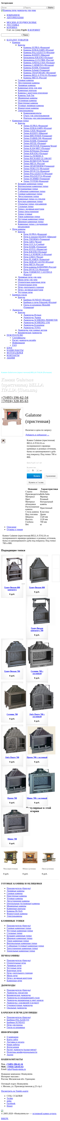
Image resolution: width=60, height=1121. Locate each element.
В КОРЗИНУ (34, 30)
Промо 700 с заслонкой (37, 757)
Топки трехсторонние (28, 211)
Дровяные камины (27, 85)
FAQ (14, 345)
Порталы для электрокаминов (37, 118)
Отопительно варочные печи (31, 282)
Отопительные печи (27, 284)
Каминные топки (20, 120)
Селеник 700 (12, 714)
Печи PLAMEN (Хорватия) (36, 259)
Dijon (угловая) (48, 869)
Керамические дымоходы (30, 332)
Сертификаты (18, 337)
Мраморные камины (27, 98)
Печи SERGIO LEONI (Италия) (38, 262)
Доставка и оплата (15, 1042)
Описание (11, 527)
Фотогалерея (13, 1047)
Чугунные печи (25, 292)
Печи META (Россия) (33, 264)
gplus (9, 1101)
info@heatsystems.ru (16, 1069)
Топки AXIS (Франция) (34, 131)
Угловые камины (15, 898)
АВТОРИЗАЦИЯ (15, 17)
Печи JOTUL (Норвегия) (35, 249)
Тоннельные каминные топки (21, 951)
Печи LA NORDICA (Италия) (37, 254)
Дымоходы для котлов (17, 992)
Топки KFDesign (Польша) (36, 151)
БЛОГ (9, 348)
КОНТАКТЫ (13, 355)
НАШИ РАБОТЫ (15, 350)
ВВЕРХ (4, 1118)
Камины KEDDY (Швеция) (36, 55)
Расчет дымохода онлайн (24, 340)
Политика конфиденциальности (22, 1052)
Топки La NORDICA (33, 156)
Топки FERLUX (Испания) (36, 168)
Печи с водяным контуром (30, 290)
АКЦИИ (11, 358)
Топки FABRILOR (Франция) (37, 138)
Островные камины (27, 100)
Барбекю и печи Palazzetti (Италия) (40, 302)
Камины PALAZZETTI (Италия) (38, 52)
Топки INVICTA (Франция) (36, 171)
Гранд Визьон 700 (12, 671)
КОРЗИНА (12, 27)
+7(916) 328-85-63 (14, 401)
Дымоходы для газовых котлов (32, 330)
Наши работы (13, 1044)
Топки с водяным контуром (31, 209)
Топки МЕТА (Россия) (34, 163)
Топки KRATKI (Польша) (35, 153)
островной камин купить (44, 1113)
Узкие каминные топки (29, 216)
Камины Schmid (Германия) (36, 70)
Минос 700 (12, 839)
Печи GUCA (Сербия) (33, 244)
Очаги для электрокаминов (36, 115)
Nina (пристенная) (10, 869)
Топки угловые (25, 214)
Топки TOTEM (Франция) (35, 181)
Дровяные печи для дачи (29, 277)
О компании (12, 1037)
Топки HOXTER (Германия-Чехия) (40, 146)
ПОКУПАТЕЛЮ (15, 335)
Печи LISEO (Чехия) (33, 257)
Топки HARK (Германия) (35, 141)
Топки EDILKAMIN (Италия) (37, 128)
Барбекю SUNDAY (16, 1022)
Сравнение (51, 476)
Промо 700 (12, 798)
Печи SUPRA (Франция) (35, 234)
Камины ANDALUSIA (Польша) (39, 62)
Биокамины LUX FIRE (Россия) (38, 60)
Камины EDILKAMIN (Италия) (38, 50)
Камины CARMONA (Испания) (38, 65)
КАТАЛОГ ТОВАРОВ (17, 40)
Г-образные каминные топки (31, 191)
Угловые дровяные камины (31, 105)
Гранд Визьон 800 (37, 587)
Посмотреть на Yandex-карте (14, 1091)
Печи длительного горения (31, 287)
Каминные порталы (27, 90)
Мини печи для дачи (27, 279)
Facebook (11, 1103)
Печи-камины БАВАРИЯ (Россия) (39, 267)
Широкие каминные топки (31, 221)
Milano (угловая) (29, 869)
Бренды (21, 45)
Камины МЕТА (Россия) (35, 78)
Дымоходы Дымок (32, 317)
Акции (10, 1054)
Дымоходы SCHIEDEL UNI (36, 322)
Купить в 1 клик (36, 482)
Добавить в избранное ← (37, 435)
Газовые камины (26, 80)
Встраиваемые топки (28, 189)
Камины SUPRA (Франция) (36, 47)
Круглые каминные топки (30, 201)
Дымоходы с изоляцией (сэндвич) (23, 1003)
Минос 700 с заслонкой (37, 798)
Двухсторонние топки (28, 196)
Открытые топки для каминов (32, 204)
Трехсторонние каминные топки (22, 948)
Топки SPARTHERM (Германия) (38, 166)
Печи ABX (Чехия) (32, 242)
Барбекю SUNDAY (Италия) (37, 300)
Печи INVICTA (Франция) (36, 269)
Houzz (10, 1106)
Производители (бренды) (19, 888)
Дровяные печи (14, 965)
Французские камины (28, 108)
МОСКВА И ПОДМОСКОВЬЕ (22, 22)
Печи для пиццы (15, 1025)
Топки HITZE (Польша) (34, 143)
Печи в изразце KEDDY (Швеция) (39, 237)
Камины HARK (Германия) (36, 67)
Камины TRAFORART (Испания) (39, 72)
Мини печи (12, 975)
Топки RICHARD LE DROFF (37, 158)
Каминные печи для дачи (30, 88)
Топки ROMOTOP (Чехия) (36, 161)
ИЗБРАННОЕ (13, 15)
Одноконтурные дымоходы (20, 1005)
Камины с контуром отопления (33, 93)
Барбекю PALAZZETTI (18, 1020)
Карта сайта (12, 1039)
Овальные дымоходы (17, 1008)
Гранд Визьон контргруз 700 (37, 629)
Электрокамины (25, 110)
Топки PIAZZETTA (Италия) (37, 176)
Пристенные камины (28, 103)
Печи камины (18, 229)
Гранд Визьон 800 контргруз (12, 588)
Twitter (10, 1098)
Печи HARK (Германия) (35, 247)
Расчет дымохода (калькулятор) (21, 1049)
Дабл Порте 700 (12, 757)
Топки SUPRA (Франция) (35, 125)
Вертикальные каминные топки (33, 186)
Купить (37, 476)
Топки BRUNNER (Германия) (37, 136)
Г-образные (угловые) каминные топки (25, 946)
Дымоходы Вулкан (32, 315)
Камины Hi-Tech (14, 911)
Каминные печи (14, 980)
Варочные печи (14, 970)
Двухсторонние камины (18, 901)
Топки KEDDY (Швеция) (35, 133)
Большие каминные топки (30, 184)
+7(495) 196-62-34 (14, 397)
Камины (16, 42)
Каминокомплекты (32, 113)
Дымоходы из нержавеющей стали (23, 998)
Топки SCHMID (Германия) (36, 178)
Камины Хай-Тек (26, 95)
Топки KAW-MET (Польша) (36, 148)
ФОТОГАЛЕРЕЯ (15, 353)
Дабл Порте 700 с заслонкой (37, 715)
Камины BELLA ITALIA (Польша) (40, 75)
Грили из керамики (16, 1027)
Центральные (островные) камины (23, 903)
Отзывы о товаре (15, 529)
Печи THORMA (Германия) (36, 239)
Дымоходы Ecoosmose (33, 325)
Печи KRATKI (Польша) (35, 252)
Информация (18, 343)
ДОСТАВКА (13, 25)
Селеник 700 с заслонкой (37, 672)
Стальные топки (25, 206)
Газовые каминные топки (30, 194)
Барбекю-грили (19, 295)
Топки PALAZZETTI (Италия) (37, 173)
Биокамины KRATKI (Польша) (38, 57)
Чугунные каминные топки (31, 219)
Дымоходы (17, 310)
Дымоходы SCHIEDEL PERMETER (40, 320)
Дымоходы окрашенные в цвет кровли (25, 1000)
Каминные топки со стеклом (31, 199)
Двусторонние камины (29, 83)
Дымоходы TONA (32, 327)
